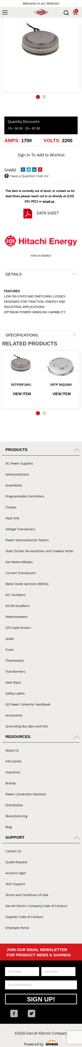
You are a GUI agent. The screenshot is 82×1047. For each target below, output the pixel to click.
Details (13, 274)
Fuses (9, 649)
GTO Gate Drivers (18, 628)
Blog (8, 827)
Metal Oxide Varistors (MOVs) (26, 584)
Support (14, 837)
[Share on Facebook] (23, 169)
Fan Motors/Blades (19, 562)
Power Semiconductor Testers (27, 540)
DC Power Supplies (19, 463)
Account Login (15, 873)
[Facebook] (14, 1013)
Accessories (14, 715)
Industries (12, 772)
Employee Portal (17, 928)
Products (16, 449)
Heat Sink (12, 518)
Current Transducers (20, 573)
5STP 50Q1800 (61, 384)
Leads (9, 639)
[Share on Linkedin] (34, 169)
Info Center (13, 761)
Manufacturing (16, 816)
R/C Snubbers (15, 595)
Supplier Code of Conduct (24, 917)
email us (48, 201)
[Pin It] (40, 169)
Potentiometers (16, 617)
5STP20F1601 (21, 384)
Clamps (10, 507)
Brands (10, 783)
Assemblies (13, 485)
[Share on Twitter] (28, 169)
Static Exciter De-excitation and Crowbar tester (39, 551)
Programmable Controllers (24, 496)
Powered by (41, 1044)
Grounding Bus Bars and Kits (26, 726)
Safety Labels (15, 693)
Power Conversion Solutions (25, 794)
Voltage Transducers (20, 529)
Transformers (15, 671)
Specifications (21, 335)
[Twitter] (31, 1013)
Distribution (14, 805)
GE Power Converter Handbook (27, 704)
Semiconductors (17, 474)
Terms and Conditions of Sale (26, 895)
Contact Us (13, 851)
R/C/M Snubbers (17, 606)
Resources (17, 736)
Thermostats (14, 660)
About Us (12, 750)
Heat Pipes (13, 682)
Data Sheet (48, 213)
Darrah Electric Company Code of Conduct (36, 906)
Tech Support (15, 884)
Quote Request (16, 862)
